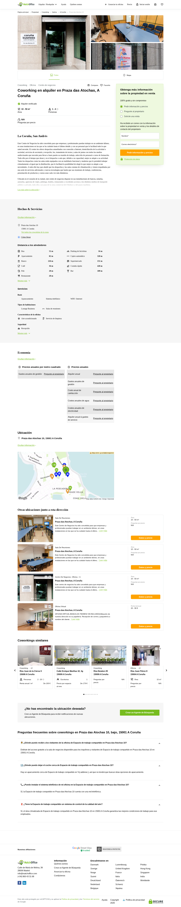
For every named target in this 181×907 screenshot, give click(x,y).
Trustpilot (119, 170)
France (118, 872)
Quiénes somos (76, 4)
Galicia (54, 12)
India (142, 876)
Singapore (144, 872)
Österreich (119, 880)
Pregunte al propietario (134, 111)
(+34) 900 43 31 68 (26, 876)
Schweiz (119, 884)
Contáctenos (59, 876)
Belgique (94, 888)
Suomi (93, 876)
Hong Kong (145, 869)
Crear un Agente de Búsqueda (67, 868)
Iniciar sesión (145, 4)
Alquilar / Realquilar (46, 4)
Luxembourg (120, 865)
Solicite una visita (132, 116)
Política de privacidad (70, 899)
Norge (93, 872)
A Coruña (63, 12)
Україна (118, 888)
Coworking (45, 12)
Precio (129, 4)
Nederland (95, 884)
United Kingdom (122, 869)
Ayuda (63, 4)
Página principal (23, 12)
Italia (117, 876)
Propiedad (35, 12)
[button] (45, 518)
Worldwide (145, 880)
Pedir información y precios (136, 106)
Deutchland (95, 880)
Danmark (94, 865)
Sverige (93, 869)
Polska (143, 865)
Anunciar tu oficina (115, 4)
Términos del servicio (91, 899)
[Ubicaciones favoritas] (162, 4)
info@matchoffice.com (27, 873)
